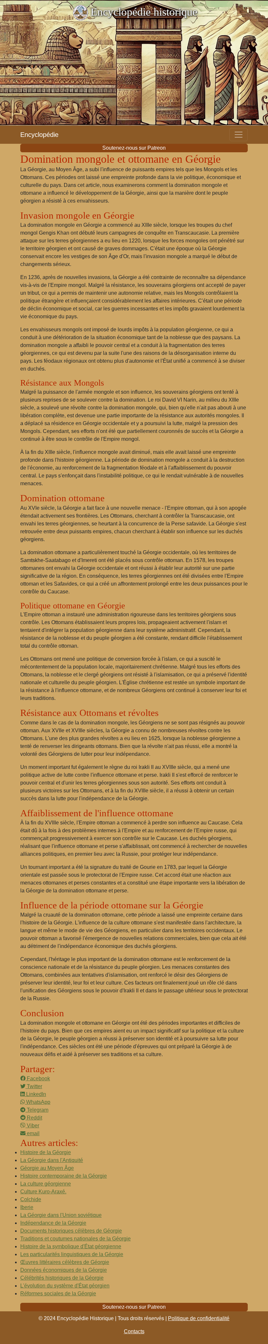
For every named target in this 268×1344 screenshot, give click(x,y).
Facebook (37, 1078)
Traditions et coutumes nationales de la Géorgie (75, 1238)
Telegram (36, 1110)
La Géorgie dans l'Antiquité (51, 1160)
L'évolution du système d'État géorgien (64, 1285)
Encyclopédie (39, 134)
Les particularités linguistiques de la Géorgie (71, 1254)
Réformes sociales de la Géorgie (58, 1293)
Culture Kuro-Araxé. (43, 1191)
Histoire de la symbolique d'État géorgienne (70, 1246)
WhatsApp (37, 1102)
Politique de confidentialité (198, 1318)
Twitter (33, 1086)
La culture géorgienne (45, 1183)
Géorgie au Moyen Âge (47, 1168)
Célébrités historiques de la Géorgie (62, 1278)
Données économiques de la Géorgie (63, 1270)
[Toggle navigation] (238, 134)
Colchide (30, 1199)
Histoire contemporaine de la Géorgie (63, 1176)
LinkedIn (35, 1094)
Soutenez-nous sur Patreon (134, 148)
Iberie (26, 1207)
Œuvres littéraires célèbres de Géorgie (64, 1262)
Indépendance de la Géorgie (53, 1223)
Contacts (134, 1331)
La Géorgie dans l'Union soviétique (61, 1215)
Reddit (33, 1117)
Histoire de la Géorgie (45, 1152)
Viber (32, 1125)
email (32, 1133)
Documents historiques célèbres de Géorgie (71, 1231)
